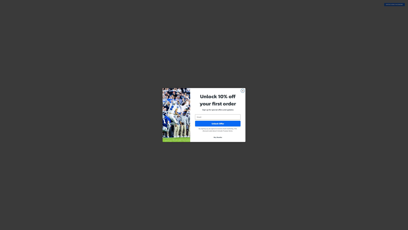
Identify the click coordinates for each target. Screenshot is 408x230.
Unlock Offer (218, 123)
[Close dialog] (243, 91)
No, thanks (218, 137)
